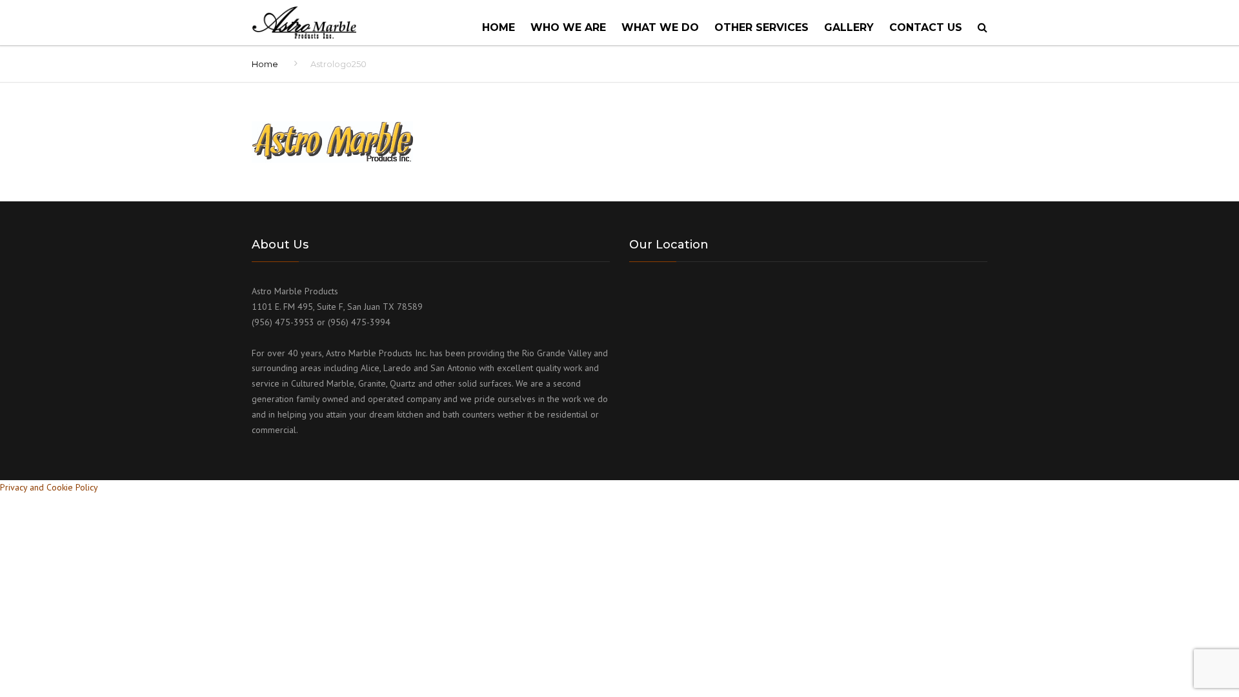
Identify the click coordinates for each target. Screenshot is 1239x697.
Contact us (925, 27)
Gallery (849, 27)
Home (498, 27)
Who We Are (568, 27)
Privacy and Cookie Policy (49, 487)
